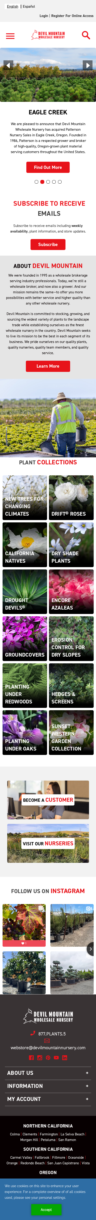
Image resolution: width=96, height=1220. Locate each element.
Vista (86, 1163)
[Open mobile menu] (10, 39)
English (12, 6)
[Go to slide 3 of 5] (48, 182)
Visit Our (48, 843)
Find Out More (48, 167)
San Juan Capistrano (63, 1163)
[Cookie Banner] (48, 1199)
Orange (12, 1163)
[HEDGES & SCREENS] (71, 685)
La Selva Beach (72, 1134)
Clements (30, 1134)
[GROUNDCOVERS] (25, 638)
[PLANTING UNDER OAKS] (25, 732)
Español (29, 6)
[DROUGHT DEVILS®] (25, 591)
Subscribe (48, 244)
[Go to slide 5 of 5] (60, 182)
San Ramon (67, 1139)
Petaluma (48, 1139)
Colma (15, 1134)
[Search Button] (86, 34)
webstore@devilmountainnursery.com (48, 1048)
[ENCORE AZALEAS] (71, 591)
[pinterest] (48, 1057)
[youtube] (56, 1057)
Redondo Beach (33, 1163)
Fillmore (58, 1157)
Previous (8, 65)
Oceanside (76, 1157)
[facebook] (31, 1057)
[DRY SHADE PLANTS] (71, 544)
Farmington (49, 1134)
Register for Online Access (72, 15)
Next (88, 65)
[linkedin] (64, 1057)
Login (44, 15)
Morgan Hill (29, 1139)
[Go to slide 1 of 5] (36, 182)
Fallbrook (42, 1157)
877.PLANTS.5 (52, 1034)
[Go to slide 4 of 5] (54, 182)
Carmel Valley (21, 1157)
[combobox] (13, 6)
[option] (29, 6)
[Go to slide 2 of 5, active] (42, 182)
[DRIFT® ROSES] (71, 497)
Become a (48, 800)
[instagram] (39, 1057)
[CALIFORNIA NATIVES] (25, 544)
